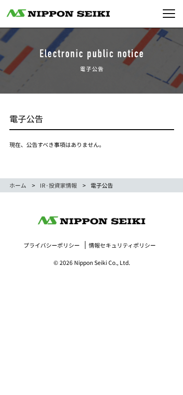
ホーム (17, 185)
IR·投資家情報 (58, 185)
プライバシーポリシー (51, 245)
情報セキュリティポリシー (122, 245)
